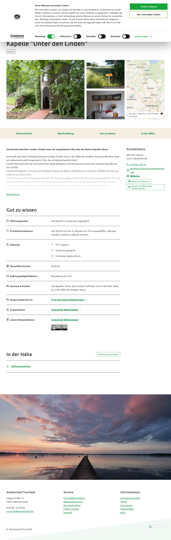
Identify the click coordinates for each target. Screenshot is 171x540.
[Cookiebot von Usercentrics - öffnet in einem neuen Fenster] (17, 37)
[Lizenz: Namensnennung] (59, 329)
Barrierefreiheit (72, 505)
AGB (122, 512)
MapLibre (132, 113)
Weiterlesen (13, 194)
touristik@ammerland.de (20, 511)
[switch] (77, 36)
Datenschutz (127, 508)
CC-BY (82, 118)
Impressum (126, 505)
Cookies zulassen (149, 6)
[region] (146, 89)
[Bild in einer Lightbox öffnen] (157, 531)
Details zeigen (141, 36)
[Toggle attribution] (161, 113)
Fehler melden (71, 508)
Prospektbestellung (74, 498)
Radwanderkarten (73, 501)
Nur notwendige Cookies (148, 14)
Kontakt (67, 512)
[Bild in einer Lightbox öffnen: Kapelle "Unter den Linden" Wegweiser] (106, 74)
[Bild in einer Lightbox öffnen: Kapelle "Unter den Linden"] (45, 89)
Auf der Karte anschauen (108, 354)
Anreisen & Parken (130, 498)
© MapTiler (141, 113)
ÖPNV (123, 501)
